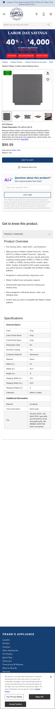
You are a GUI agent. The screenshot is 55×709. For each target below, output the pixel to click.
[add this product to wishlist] (48, 79)
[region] (27, 691)
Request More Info (29, 167)
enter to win (42, 56)
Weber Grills (16, 150)
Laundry (6, 640)
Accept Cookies (15, 704)
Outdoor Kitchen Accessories (36, 62)
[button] (4, 14)
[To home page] (17, 14)
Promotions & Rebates (13, 665)
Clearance (7, 661)
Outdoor (5, 62)
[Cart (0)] (51, 14)
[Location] (37, 14)
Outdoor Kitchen (16, 62)
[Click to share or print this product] (48, 73)
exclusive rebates (26, 56)
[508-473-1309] (44, 14)
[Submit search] (48, 24)
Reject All (39, 697)
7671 (10, 153)
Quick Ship (7, 658)
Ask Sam (27, 195)
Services (6, 672)
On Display (8, 654)
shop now (12, 56)
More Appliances (10, 651)
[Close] (51, 677)
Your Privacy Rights (14, 697)
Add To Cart (27, 160)
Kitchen (6, 643)
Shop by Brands (10, 668)
